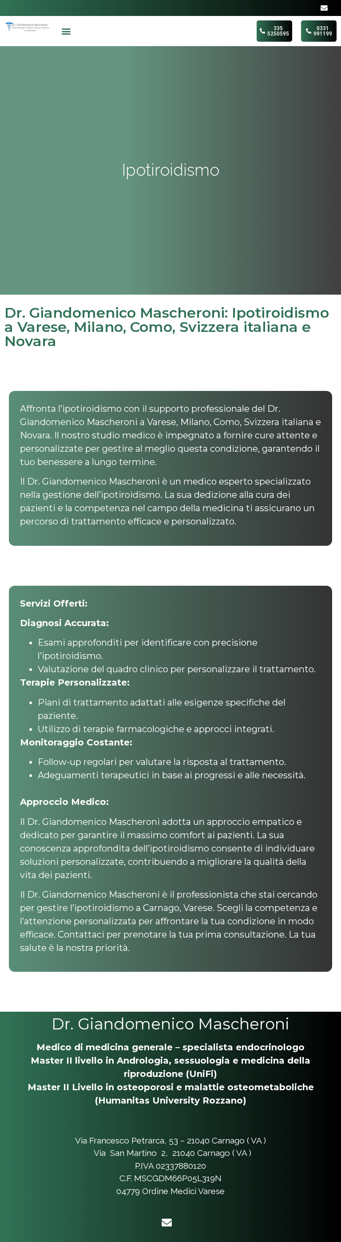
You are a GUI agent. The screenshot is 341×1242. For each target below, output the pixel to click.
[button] (66, 31)
